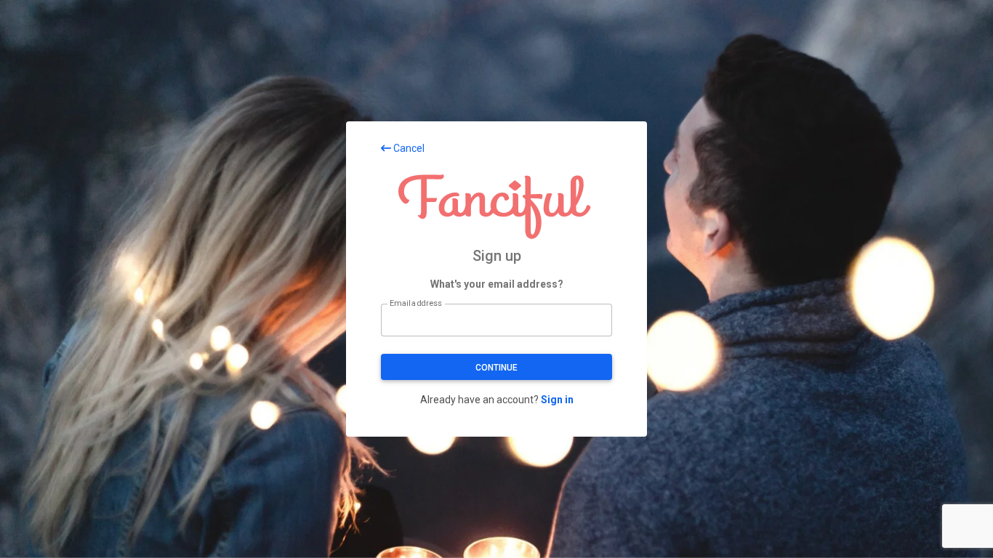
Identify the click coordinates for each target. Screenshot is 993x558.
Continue (496, 368)
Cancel (408, 148)
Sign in (557, 399)
